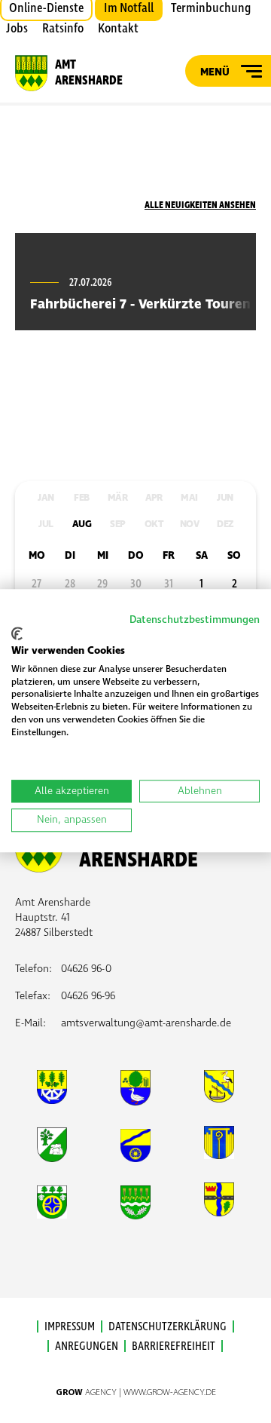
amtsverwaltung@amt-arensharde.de (146, 1023)
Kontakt (118, 28)
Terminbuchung (211, 8)
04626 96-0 (86, 968)
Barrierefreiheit (173, 1346)
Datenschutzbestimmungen (194, 619)
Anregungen (86, 1346)
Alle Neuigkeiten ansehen (200, 205)
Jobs (17, 28)
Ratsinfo (63, 28)
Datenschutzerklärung (167, 1326)
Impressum (69, 1326)
